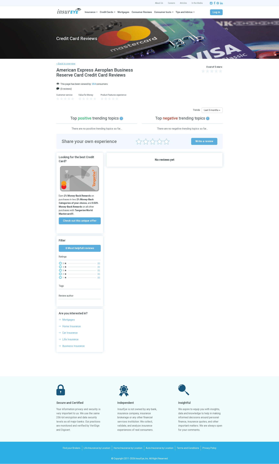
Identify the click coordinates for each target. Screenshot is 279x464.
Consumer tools (162, 12)
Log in (216, 12)
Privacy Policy (209, 448)
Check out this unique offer (80, 220)
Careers (171, 3)
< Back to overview (65, 63)
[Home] (69, 11)
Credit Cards (106, 12)
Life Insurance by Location (97, 448)
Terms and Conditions (188, 448)
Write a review (204, 141)
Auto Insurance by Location (159, 448)
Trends (196, 110)
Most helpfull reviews (80, 248)
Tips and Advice (184, 12)
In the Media (197, 3)
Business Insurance (73, 346)
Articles (183, 3)
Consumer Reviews (142, 12)
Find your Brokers (71, 448)
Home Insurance (71, 326)
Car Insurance (70, 332)
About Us (159, 3)
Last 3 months (211, 110)
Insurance (90, 12)
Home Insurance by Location (128, 448)
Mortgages (123, 12)
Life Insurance (70, 339)
